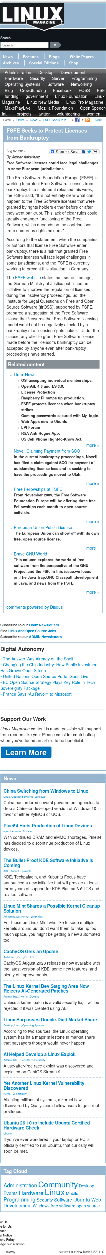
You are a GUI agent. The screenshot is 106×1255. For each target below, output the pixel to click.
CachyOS (22, 957)
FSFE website (28, 277)
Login (98, 120)
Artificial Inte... (11, 996)
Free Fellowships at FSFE (38, 489)
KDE (6, 871)
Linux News (24, 374)
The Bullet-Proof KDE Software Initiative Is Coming (48, 863)
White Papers (82, 56)
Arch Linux (10, 957)
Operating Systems (22, 84)
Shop (73, 63)
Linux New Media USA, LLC (86, 1252)
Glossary (10, 1252)
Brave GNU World (30, 554)
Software (55, 84)
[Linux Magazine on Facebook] (77, 120)
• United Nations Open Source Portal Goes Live (44, 676)
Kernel (25, 916)
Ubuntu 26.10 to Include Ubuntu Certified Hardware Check (47, 1125)
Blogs (54, 56)
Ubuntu (8, 1133)
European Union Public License (43, 527)
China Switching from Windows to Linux (46, 791)
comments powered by (34, 607)
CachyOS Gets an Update (31, 951)
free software (63, 1205)
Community (58, 1184)
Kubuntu (15, 871)
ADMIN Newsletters (45, 636)
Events (11, 1193)
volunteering (68, 114)
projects (24, 114)
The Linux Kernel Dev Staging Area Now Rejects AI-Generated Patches (46, 988)
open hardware (12, 831)
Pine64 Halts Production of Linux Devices (48, 825)
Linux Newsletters (44, 625)
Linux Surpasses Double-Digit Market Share (50, 1019)
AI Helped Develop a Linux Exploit (40, 1054)
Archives (11, 63)
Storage (27, 831)
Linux (7, 796)
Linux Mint (36, 916)
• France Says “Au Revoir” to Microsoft (36, 694)
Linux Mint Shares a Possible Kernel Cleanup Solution (52, 908)
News (8, 56)
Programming (19, 1199)
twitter (44, 114)
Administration (12, 916)
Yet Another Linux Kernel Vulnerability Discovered (44, 1085)
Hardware (31, 1193)
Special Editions (44, 63)
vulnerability (38, 1060)
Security (34, 996)
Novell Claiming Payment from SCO (47, 451)
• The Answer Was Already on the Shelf (36, 659)
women (93, 114)
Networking (81, 84)
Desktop (8, 1025)
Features (31, 56)
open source (88, 1206)
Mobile (72, 1193)
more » (93, 445)
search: (5, 37)
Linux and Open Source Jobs (32, 630)
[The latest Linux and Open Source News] (87, 120)
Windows (40, 796)
